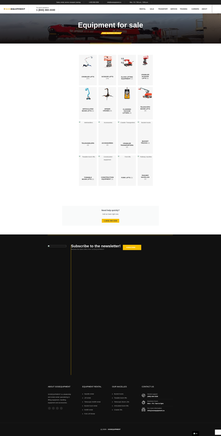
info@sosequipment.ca (114, 2)
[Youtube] (57, 408)
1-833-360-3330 (94, 2)
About (204, 9)
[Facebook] (155, 2)
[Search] (216, 9)
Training (183, 9)
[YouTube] (162, 2)
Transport (163, 9)
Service (173, 9)
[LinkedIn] (165, 2)
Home (104, 33)
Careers (195, 9)
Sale (152, 9)
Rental (143, 9)
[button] (132, 247)
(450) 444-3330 (152, 396)
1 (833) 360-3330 (45, 10)
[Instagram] (159, 2)
